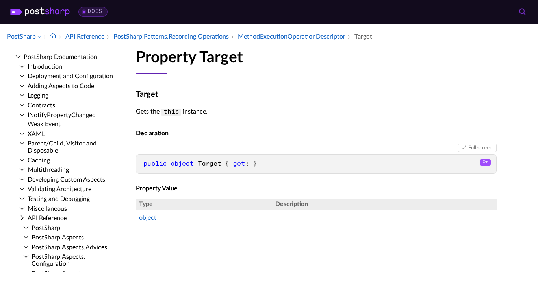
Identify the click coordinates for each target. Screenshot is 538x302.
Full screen (480, 147)
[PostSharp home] (40, 12)
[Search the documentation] (522, 12)
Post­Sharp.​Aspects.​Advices (69, 247)
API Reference (47, 218)
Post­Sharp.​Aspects (58, 237)
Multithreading (48, 170)
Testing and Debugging (59, 199)
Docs (95, 11)
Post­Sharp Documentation (60, 57)
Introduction (45, 67)
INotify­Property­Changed (62, 115)
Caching (39, 160)
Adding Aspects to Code (61, 86)
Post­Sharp (46, 228)
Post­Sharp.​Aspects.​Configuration (58, 260)
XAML (36, 134)
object (147, 218)
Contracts (41, 105)
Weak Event (44, 124)
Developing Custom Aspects (66, 180)
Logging (38, 95)
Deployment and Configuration (70, 76)
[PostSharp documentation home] (53, 36)
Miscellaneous (47, 209)
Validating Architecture (59, 189)
